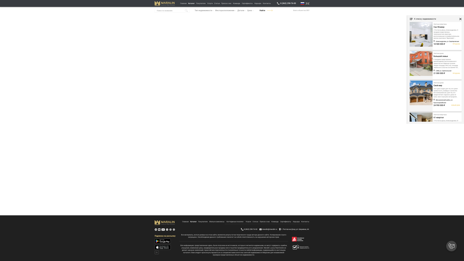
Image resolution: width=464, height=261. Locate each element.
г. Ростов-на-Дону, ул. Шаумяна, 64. (295, 229)
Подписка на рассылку (165, 236)
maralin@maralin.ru (269, 229)
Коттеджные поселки (235, 222)
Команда (236, 3)
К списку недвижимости (425, 19)
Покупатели (201, 3)
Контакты (267, 3)
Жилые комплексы (216, 222)
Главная (183, 3)
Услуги (210, 3)
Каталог (191, 3)
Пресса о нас (226, 3)
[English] (307, 3)
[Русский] (302, 3)
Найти (262, 10)
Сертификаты (247, 3)
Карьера (257, 3)
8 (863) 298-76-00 (288, 3)
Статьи (217, 3)
